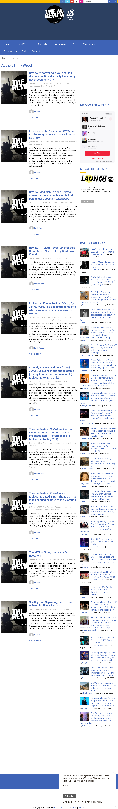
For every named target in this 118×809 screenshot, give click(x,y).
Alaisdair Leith (87, 693)
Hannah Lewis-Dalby (89, 630)
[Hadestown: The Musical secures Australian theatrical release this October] (84, 590)
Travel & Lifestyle (39, 44)
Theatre (58, 443)
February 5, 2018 (37, 142)
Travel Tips (64, 559)
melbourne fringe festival (39, 320)
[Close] (115, 771)
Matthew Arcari (88, 305)
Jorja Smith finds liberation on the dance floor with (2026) (103, 574)
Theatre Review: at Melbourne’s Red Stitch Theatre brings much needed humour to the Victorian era (53, 498)
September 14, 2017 (39, 317)
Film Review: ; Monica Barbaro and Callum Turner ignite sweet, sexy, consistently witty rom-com (98, 559)
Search (112, 2)
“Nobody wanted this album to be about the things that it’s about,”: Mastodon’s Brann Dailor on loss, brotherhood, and (98, 622)
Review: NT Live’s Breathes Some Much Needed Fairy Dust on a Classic (52, 251)
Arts (74, 44)
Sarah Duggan (98, 254)
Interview (72, 142)
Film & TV (20, 44)
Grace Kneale (98, 579)
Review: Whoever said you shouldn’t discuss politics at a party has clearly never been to (52, 76)
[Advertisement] (59, 32)
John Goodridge (99, 547)
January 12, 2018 (37, 202)
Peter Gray (86, 322)
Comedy (50, 381)
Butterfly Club (58, 317)
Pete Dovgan (98, 285)
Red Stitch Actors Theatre (39, 510)
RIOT (52, 86)
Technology (9, 51)
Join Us (81, 808)
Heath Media (59, 808)
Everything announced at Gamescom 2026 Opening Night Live (103, 640)
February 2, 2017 (37, 559)
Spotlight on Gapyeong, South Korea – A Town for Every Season (53, 604)
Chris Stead (97, 269)
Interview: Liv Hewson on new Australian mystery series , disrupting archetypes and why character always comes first (97, 479)
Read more (36, 118)
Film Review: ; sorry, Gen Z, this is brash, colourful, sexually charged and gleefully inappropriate (97, 718)
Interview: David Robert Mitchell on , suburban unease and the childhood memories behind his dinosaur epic (97, 332)
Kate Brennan (34, 86)
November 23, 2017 (39, 258)
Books (24, 51)
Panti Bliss (45, 86)
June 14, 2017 (36, 507)
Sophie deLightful (57, 320)
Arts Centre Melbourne (59, 84)
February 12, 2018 (38, 84)
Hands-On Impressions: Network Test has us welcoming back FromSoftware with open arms (98, 416)
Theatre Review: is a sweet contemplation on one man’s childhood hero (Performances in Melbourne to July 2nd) (50, 434)
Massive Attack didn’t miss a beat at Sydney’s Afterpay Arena (103, 264)
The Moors (55, 510)
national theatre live (60, 258)
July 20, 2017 (36, 381)
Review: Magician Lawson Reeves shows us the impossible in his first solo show (51, 195)
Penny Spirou (87, 438)
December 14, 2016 (39, 609)
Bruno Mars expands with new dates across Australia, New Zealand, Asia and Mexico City (97, 315)
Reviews (57, 381)
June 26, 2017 (36, 443)
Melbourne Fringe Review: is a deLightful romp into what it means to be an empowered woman (52, 308)
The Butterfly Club (65, 202)
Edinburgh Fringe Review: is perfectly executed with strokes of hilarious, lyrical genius (98, 398)
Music (6, 44)
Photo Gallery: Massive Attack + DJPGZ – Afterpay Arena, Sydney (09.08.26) (103, 279)
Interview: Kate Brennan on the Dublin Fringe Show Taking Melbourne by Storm (52, 135)
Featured (72, 559)
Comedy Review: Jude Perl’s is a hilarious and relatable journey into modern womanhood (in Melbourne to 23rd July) (51, 372)
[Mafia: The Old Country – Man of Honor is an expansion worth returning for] (84, 461)
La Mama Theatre (69, 443)
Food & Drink (60, 44)
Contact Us (72, 808)
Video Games (89, 44)
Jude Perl (33, 384)
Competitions (38, 51)
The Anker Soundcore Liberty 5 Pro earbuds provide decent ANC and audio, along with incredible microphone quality (98, 297)
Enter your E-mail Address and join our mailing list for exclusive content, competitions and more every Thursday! (95, 189)
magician (53, 202)
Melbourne (69, 317)
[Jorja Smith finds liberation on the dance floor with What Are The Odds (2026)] (84, 575)
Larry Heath (86, 406)
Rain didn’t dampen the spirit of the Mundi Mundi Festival (102, 541)
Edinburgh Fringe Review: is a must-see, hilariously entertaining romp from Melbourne (98, 526)
